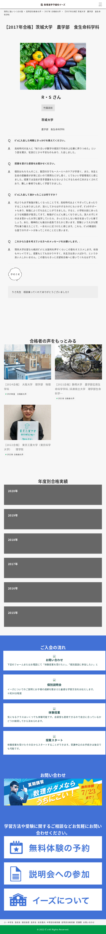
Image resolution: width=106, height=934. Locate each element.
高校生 (17, 922)
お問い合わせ (89, 922)
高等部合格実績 (68, 922)
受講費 (79, 922)
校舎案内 (41, 922)
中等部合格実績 (53, 922)
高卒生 (33, 922)
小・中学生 (9, 922)
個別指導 (25, 922)
